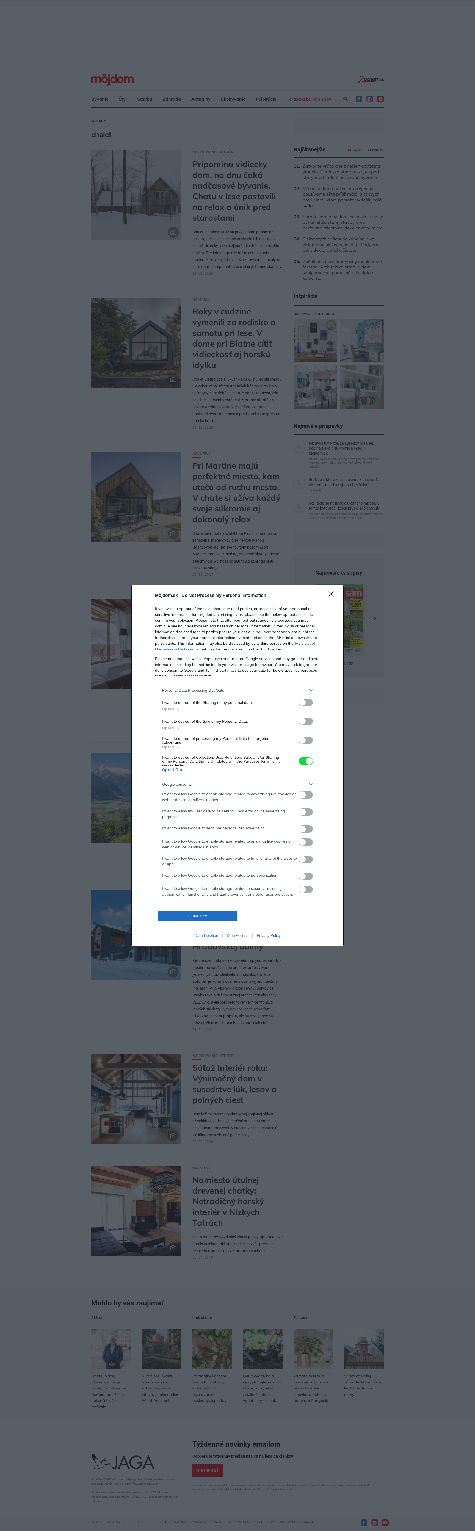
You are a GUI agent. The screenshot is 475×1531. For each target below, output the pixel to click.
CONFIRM (198, 916)
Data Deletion (206, 935)
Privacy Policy (269, 935)
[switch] (306, 702)
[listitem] (237, 690)
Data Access (237, 935)
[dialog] (237, 765)
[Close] (332, 596)
